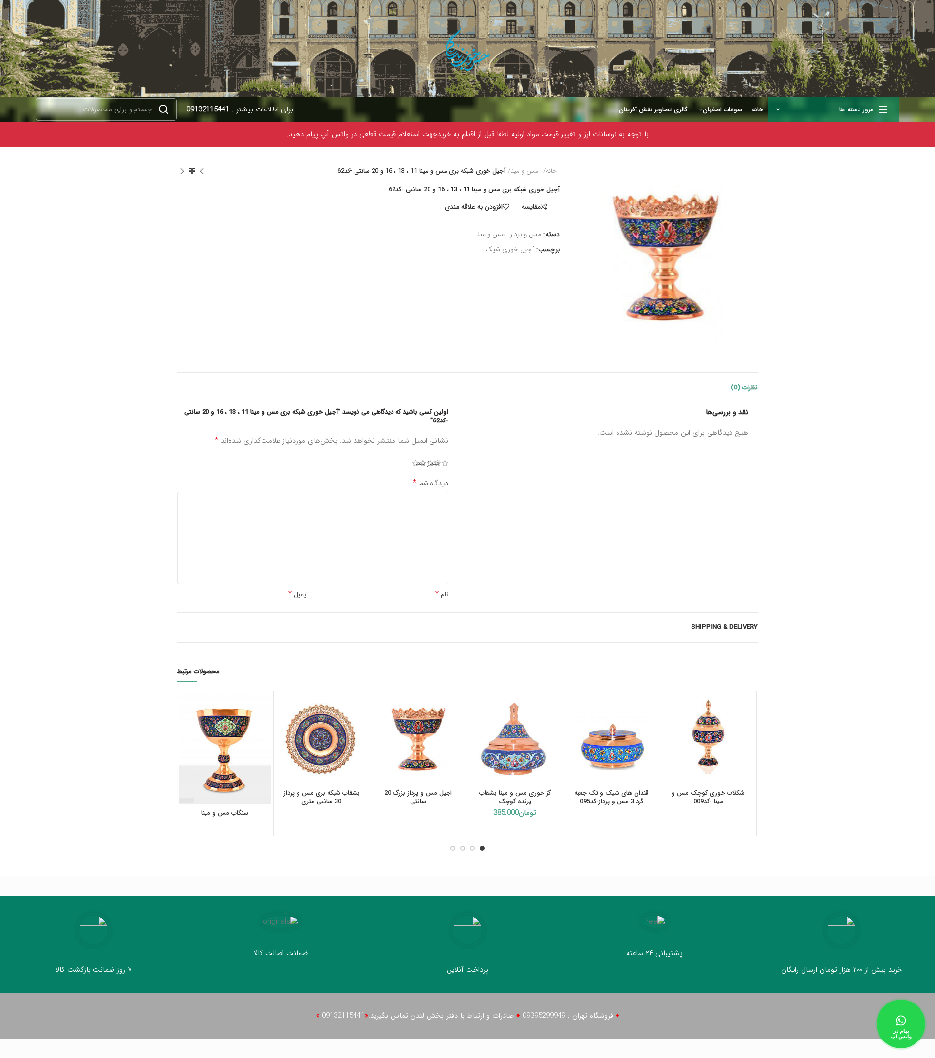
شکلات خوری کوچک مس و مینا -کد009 (708, 797)
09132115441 (208, 109)
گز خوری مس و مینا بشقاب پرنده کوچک (515, 797)
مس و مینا (524, 171)
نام (441, 594)
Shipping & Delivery (724, 627)
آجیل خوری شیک (510, 249)
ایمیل (298, 594)
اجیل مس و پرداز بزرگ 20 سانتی (418, 797)
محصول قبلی (201, 171)
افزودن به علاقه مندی (474, 206)
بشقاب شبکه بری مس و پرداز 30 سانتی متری (321, 797)
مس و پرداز (525, 234)
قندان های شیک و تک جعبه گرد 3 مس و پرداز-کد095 (611, 797)
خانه (551, 171)
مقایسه (531, 206)
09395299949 (544, 1016)
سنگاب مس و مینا (224, 813)
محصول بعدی (182, 171)
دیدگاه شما (430, 483)
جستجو (163, 109)
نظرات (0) (744, 388)
